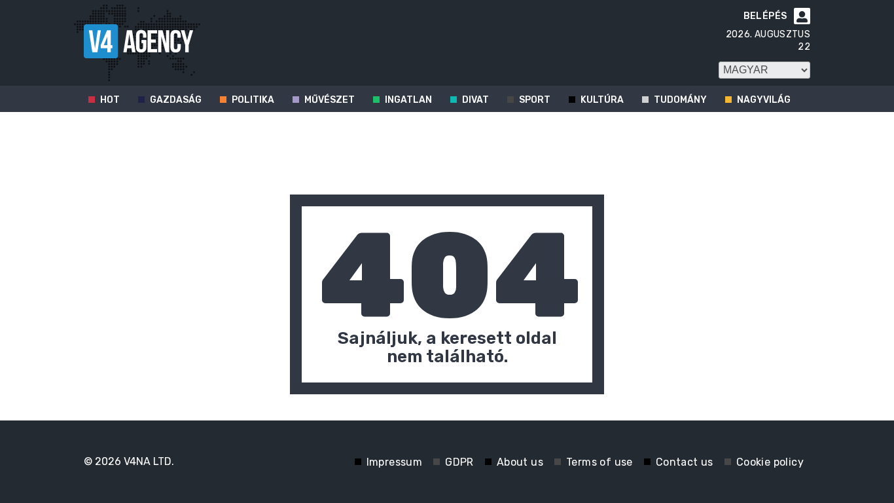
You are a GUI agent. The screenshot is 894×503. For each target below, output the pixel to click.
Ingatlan (408, 99)
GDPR (459, 462)
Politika (253, 99)
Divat (475, 99)
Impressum (395, 462)
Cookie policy (770, 462)
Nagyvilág (764, 99)
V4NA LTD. (149, 461)
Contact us (684, 462)
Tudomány (680, 99)
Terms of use (599, 462)
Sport (534, 99)
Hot (110, 99)
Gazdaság (176, 99)
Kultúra (602, 99)
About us (520, 462)
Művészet (329, 99)
